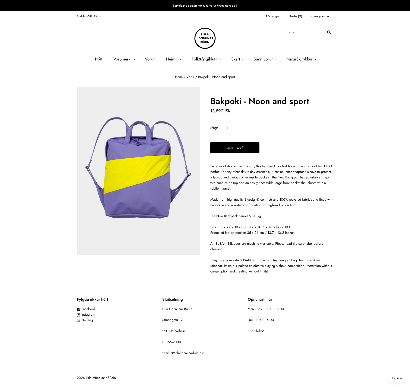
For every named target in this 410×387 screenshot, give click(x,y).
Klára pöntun (320, 16)
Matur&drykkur (299, 59)
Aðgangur (272, 16)
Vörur (150, 59)
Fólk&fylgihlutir (205, 59)
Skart (235, 59)
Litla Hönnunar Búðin (101, 377)
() (295, 16)
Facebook (87, 308)
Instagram (87, 314)
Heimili (172, 59)
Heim (179, 76)
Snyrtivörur (263, 59)
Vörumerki (122, 59)
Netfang (86, 320)
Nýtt (98, 59)
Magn (214, 127)
